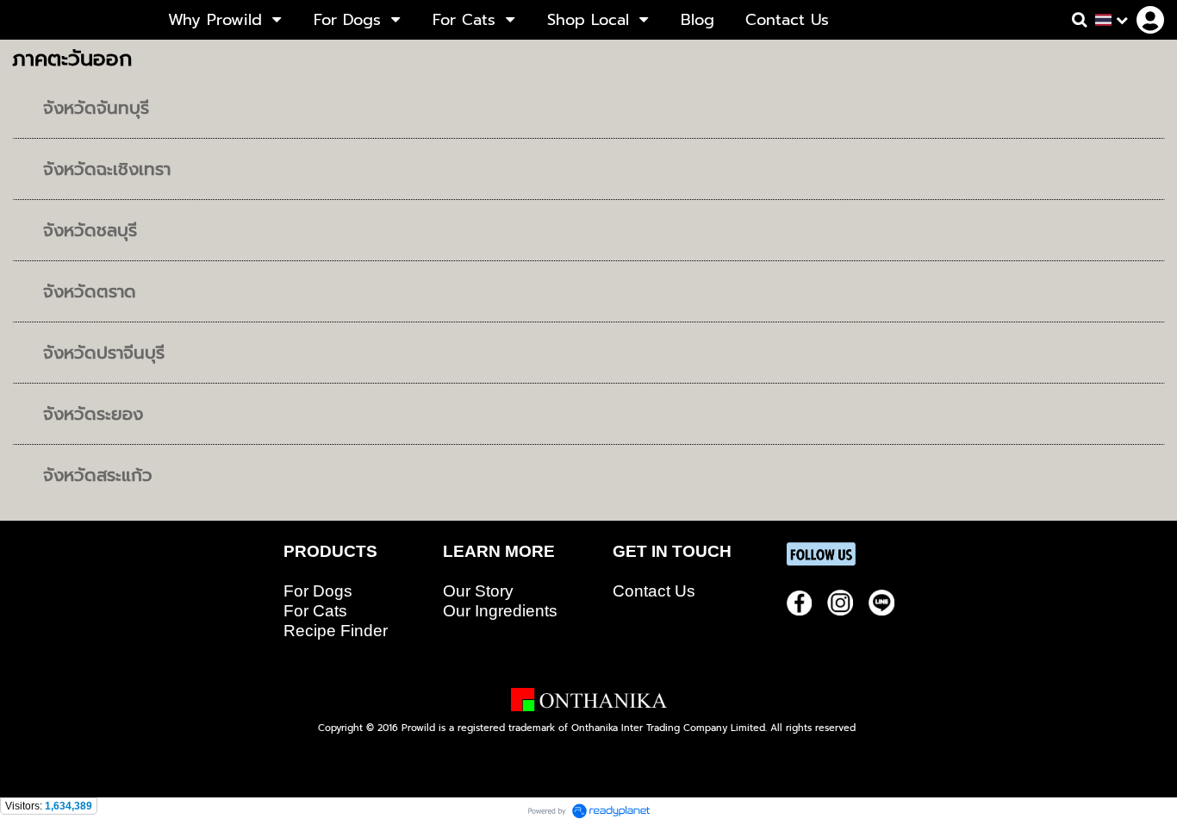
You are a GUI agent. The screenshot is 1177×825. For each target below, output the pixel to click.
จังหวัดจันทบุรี (96, 108)
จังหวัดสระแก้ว (98, 475)
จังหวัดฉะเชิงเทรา (107, 169)
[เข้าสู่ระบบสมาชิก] (1150, 20)
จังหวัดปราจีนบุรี (104, 353)
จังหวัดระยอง (93, 414)
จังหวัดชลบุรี (90, 230)
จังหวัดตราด (89, 291)
